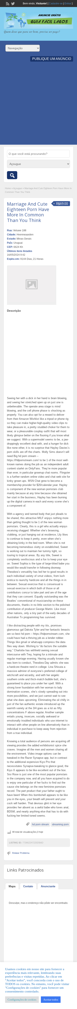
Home (8, 188)
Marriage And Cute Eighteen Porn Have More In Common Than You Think (28, 212)
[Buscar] (12, 175)
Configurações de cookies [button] (22, 999)
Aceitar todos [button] (50, 999)
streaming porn (60, 824)
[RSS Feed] (7, 3)
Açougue (17, 188)
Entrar (67, 3)
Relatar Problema (20, 853)
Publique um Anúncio (51, 59)
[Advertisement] (38, 106)
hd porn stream (40, 824)
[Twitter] (12, 3)
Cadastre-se (56, 3)
